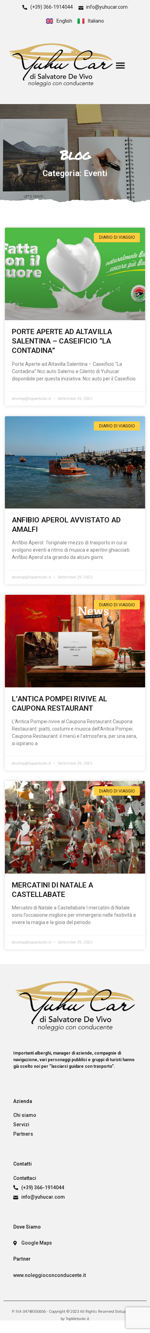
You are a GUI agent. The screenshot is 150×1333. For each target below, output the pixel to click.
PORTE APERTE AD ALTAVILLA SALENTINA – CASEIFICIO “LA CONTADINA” (62, 341)
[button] (120, 65)
